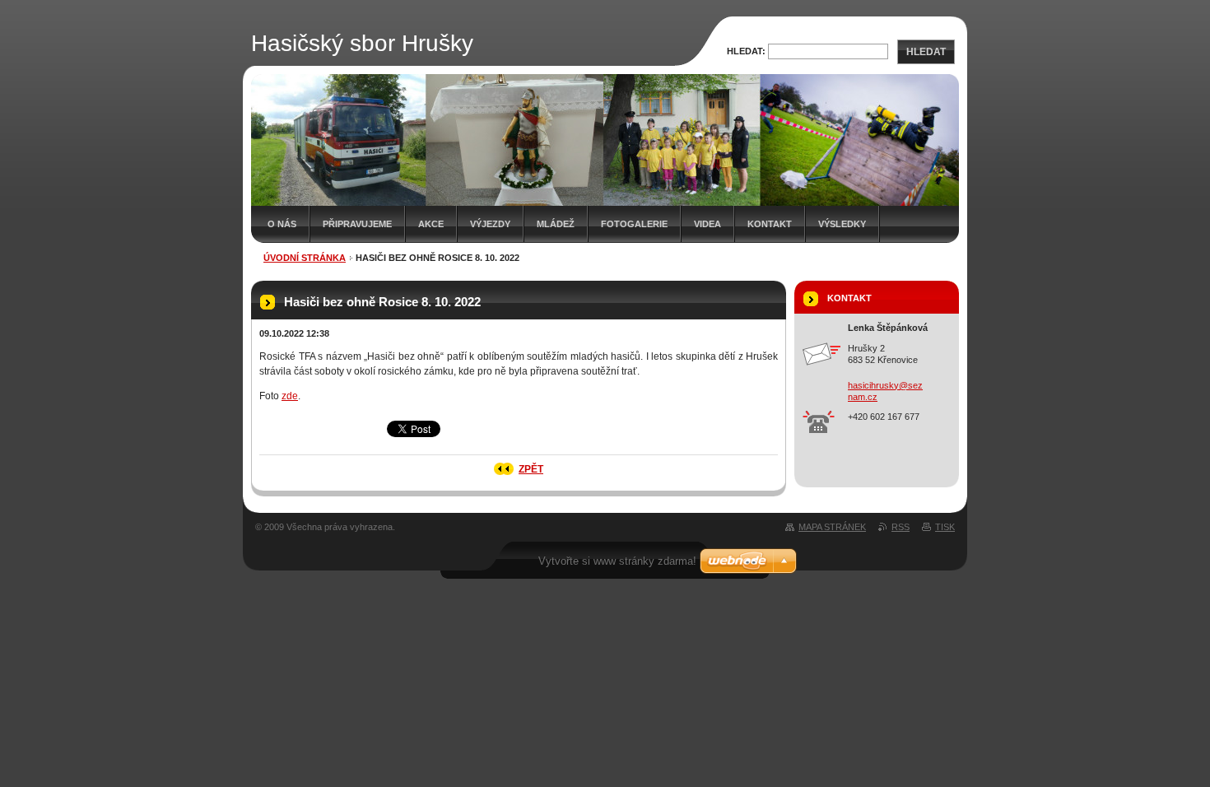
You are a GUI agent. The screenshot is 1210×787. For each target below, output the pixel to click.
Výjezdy (490, 224)
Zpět (531, 469)
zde (290, 396)
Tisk (945, 527)
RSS (900, 527)
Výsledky (842, 224)
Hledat (926, 52)
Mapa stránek (832, 527)
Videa (707, 224)
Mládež (556, 224)
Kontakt (769, 224)
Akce (431, 224)
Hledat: (746, 51)
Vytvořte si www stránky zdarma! (617, 561)
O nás (282, 224)
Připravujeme (357, 224)
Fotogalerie (634, 224)
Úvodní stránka (304, 258)
